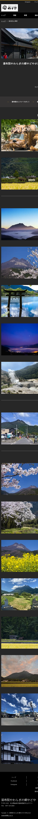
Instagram (14, 784)
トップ (14, 777)
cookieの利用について (7, 815)
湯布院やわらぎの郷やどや (18, 799)
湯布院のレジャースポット (21, 102)
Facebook (14, 781)
